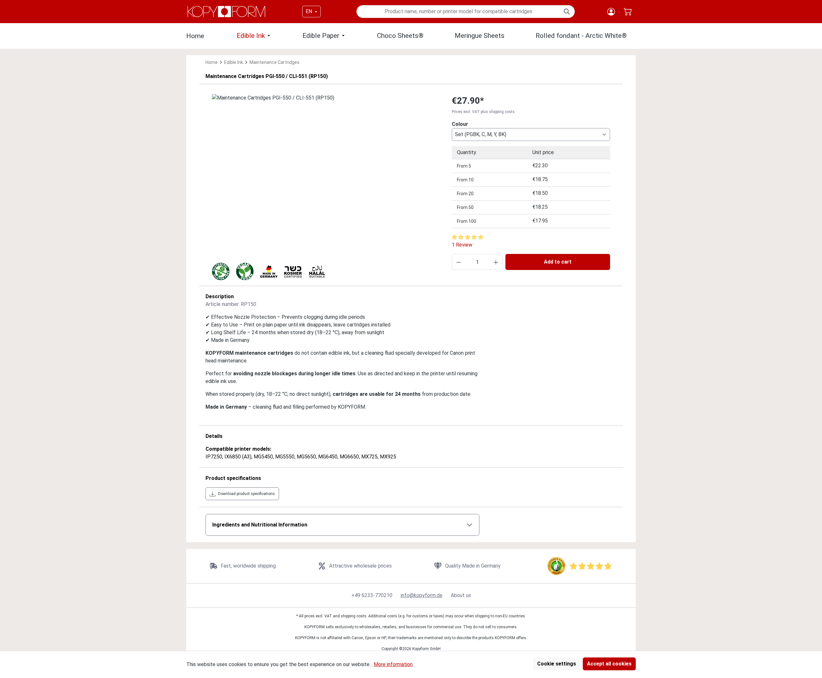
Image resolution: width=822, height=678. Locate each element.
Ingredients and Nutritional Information (259, 525)
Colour (460, 124)
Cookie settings (556, 664)
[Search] (567, 11)
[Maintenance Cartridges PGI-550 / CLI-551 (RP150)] (325, 163)
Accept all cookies (609, 664)
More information (393, 664)
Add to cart (558, 262)
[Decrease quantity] (458, 262)
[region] (325, 163)
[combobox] (458, 11)
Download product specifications (246, 493)
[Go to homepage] (226, 11)
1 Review (462, 245)
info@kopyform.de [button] (421, 595)
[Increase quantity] (496, 262)
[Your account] (611, 11)
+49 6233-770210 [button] (371, 595)
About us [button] (461, 595)
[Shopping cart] (627, 11)
